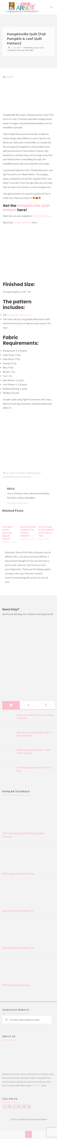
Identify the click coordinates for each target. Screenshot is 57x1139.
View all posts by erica (17, 503)
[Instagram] (9, 1106)
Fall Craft (10, 473)
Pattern (20, 473)
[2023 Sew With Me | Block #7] (28, 895)
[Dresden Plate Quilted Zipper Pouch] (10, 519)
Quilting (27, 477)
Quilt (19, 477)
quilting (17, 47)
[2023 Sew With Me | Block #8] (28, 932)
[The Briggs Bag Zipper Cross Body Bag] (8, 771)
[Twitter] (24, 1106)
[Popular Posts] (28, 705)
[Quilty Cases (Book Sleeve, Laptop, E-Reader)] (8, 719)
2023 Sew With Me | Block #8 (18, 948)
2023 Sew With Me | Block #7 (18, 911)
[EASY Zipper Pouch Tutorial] (28, 858)
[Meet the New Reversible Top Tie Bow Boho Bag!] (8, 736)
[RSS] (29, 1106)
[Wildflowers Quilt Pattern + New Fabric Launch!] (8, 754)
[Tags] (46, 705)
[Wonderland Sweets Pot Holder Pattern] (28, 519)
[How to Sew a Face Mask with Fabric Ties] (46, 519)
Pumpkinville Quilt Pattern (26, 207)
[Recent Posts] (11, 705)
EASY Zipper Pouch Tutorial (18, 873)
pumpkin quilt (32, 473)
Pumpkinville (9, 477)
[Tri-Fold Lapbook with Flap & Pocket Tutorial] (28, 815)
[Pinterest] (14, 1106)
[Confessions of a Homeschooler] (22, 7)
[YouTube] (19, 1106)
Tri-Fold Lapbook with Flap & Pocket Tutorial (23, 835)
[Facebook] (5, 1106)
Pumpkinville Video (22, 222)
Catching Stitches (41, 216)
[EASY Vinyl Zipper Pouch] (28, 969)
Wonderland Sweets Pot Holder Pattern (28, 531)
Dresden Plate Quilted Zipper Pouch (7, 532)
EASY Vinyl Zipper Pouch (16, 985)
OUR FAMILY (36, 1085)
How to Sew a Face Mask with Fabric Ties (46, 531)
